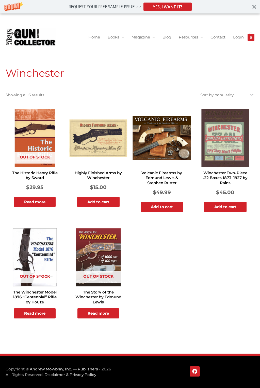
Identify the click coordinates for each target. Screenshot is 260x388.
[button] (130, 7)
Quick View (34, 163)
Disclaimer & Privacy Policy (70, 374)
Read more (34, 201)
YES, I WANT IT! (167, 7)
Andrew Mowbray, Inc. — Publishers (64, 369)
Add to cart (98, 201)
